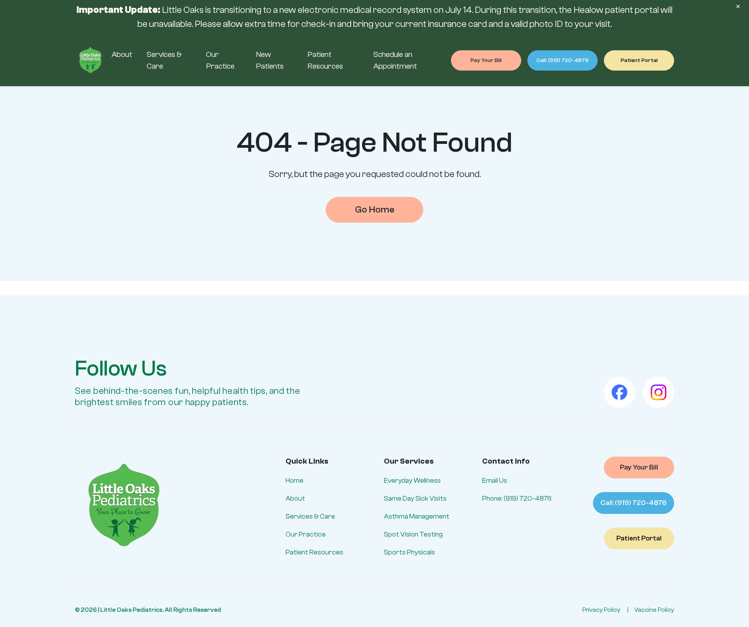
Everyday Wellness (412, 480)
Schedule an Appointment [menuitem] (395, 60)
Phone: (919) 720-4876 (517, 498)
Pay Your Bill (486, 60)
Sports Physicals (409, 552)
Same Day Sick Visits (415, 498)
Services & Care (310, 516)
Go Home (374, 209)
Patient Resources (314, 552)
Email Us (494, 480)
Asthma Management (416, 516)
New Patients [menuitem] (270, 60)
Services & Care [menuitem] (164, 60)
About (295, 498)
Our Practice (306, 534)
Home (295, 480)
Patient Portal (639, 60)
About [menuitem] (122, 54)
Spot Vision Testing (413, 534)
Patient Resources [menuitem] (325, 60)
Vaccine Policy (654, 609)
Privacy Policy (601, 609)
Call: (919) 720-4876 (562, 60)
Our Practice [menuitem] (220, 60)
